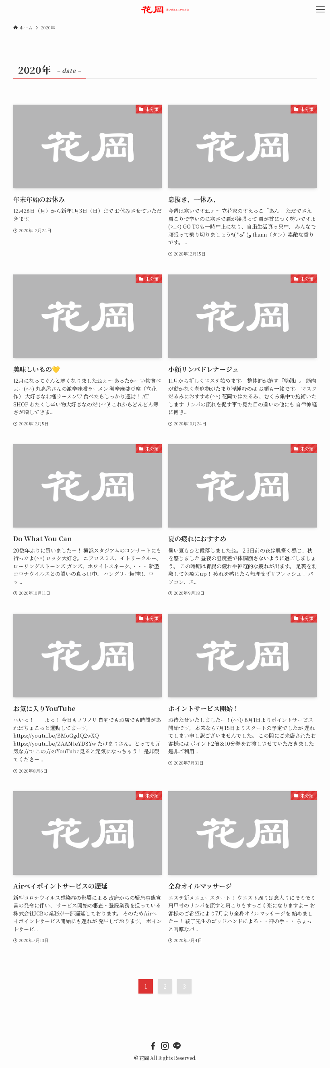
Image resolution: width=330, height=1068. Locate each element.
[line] (177, 1046)
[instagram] (165, 1046)
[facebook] (153, 1046)
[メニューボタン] (320, 9)
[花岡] (165, 9)
